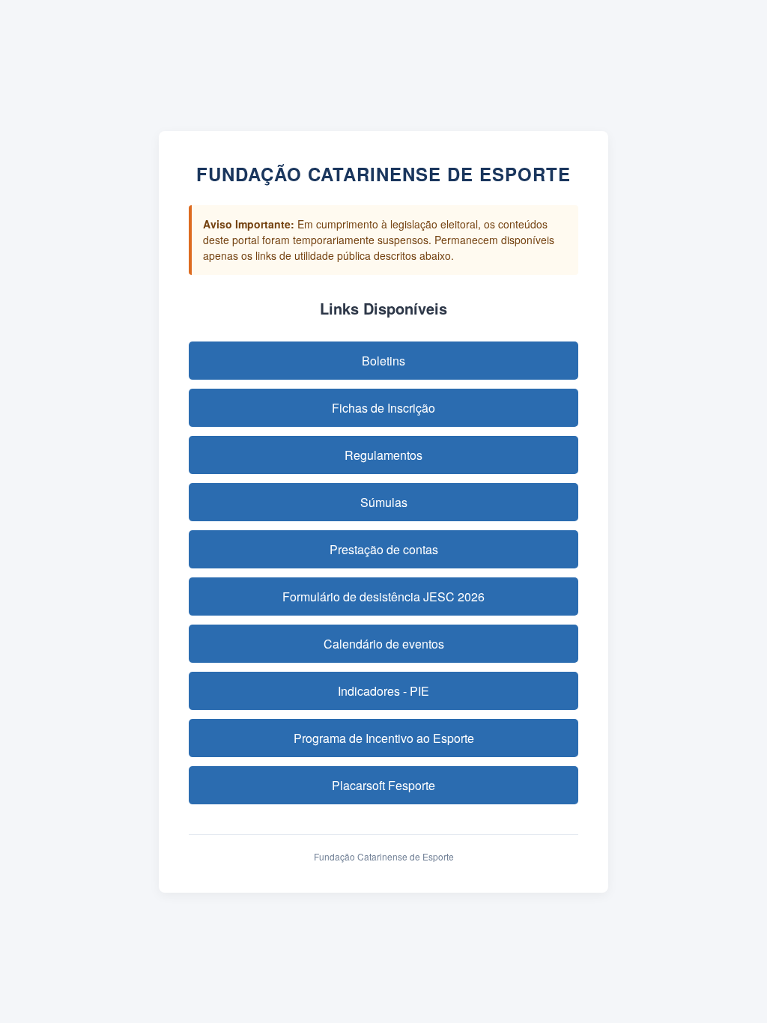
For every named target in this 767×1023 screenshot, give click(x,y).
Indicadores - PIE (383, 690)
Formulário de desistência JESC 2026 (383, 596)
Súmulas (383, 502)
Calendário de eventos (384, 643)
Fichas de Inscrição (383, 407)
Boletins (383, 360)
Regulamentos (383, 455)
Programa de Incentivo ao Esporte (384, 738)
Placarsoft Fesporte (383, 785)
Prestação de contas (384, 549)
